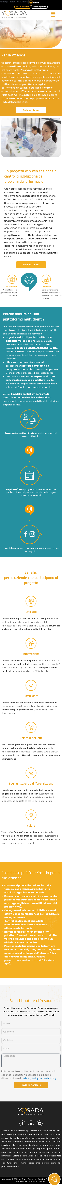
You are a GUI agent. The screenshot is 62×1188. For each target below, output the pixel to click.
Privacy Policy (30, 1078)
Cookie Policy (48, 1078)
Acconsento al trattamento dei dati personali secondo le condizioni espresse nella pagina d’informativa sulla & (28, 1075)
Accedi (36, 2)
